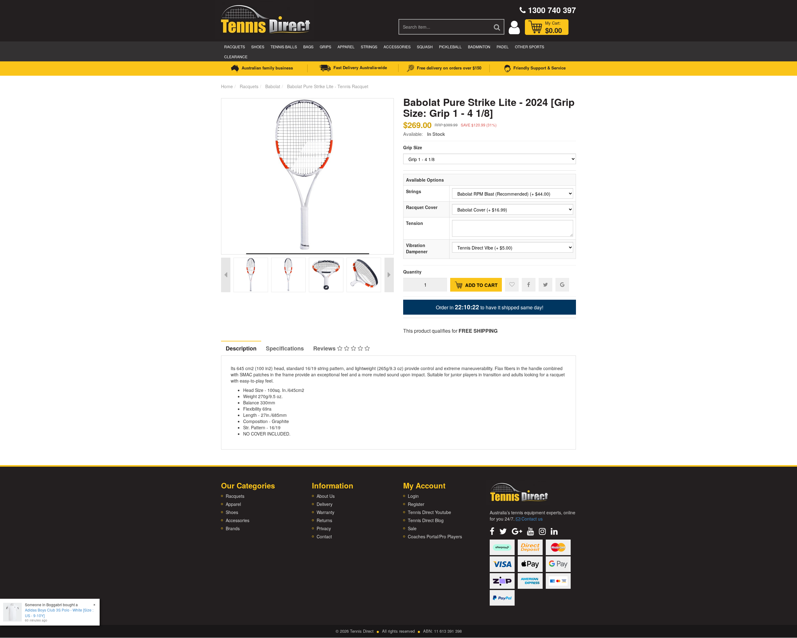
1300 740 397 (551, 10)
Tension (414, 223)
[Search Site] (497, 27)
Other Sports (529, 46)
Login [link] (413, 496)
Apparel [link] (233, 504)
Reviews (325, 348)
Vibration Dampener (416, 248)
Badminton (479, 46)
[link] (492, 530)
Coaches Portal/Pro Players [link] (435, 536)
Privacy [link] (324, 528)
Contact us (531, 519)
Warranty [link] (325, 512)
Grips (325, 46)
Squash (425, 46)
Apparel (346, 46)
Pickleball (450, 46)
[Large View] (250, 275)
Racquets (234, 46)
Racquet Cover (421, 207)
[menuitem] (528, 284)
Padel (503, 46)
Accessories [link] (237, 520)
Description (241, 348)
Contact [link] (324, 536)
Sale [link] (412, 528)
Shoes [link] (232, 512)
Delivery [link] (324, 504)
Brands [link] (233, 528)
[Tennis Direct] (265, 19)
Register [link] (416, 504)
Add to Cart (481, 285)
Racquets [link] (235, 496)
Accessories (397, 46)
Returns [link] (324, 520)
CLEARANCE (236, 56)
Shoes (257, 46)
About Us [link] (326, 496)
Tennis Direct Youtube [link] (429, 512)
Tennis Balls (284, 46)
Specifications (285, 348)
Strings (369, 46)
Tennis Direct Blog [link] (426, 520)
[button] (512, 285)
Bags (308, 46)
